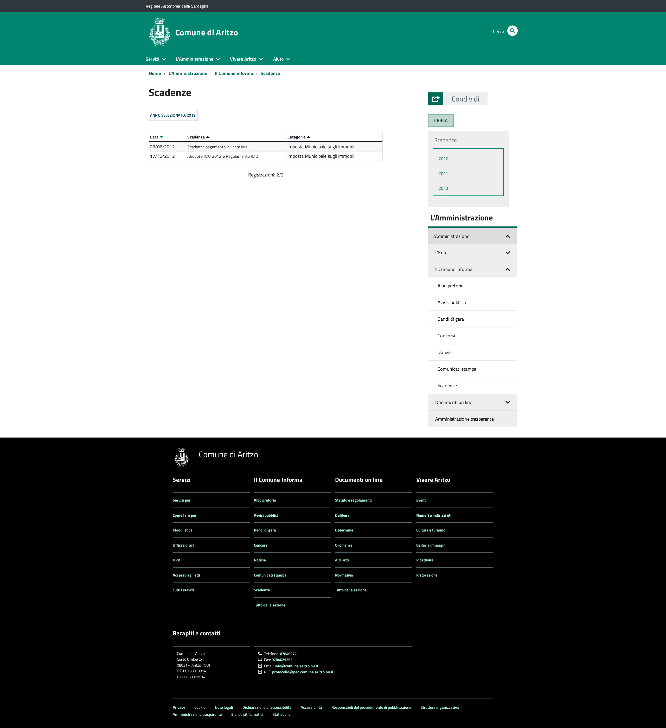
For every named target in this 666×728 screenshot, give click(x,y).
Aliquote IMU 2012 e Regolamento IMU (222, 156)
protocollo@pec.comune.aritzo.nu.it (302, 672)
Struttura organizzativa (440, 707)
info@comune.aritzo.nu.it (296, 666)
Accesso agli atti (186, 575)
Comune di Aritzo (206, 32)
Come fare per (185, 515)
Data (154, 137)
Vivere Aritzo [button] (243, 58)
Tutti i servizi (183, 590)
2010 (443, 188)
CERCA (441, 120)
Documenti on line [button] (453, 402)
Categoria (296, 137)
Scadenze (270, 73)
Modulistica (183, 530)
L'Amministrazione (188, 73)
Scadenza (196, 137)
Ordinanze (344, 545)
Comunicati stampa (457, 368)
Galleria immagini (431, 545)
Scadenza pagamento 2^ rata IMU (217, 147)
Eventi (421, 500)
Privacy (179, 707)
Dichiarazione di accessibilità (266, 707)
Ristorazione (427, 575)
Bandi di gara (451, 318)
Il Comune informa (234, 73)
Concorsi (446, 335)
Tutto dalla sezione (269, 605)
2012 (443, 158)
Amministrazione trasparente (464, 418)
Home (155, 73)
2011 (443, 173)
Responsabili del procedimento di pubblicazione (371, 707)
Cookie (200, 707)
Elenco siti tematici (247, 714)
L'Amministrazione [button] (194, 58)
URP (176, 560)
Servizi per (182, 500)
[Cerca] (512, 31)
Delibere (342, 515)
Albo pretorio (451, 285)
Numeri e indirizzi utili (434, 515)
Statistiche (282, 714)
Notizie (445, 352)
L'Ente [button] (441, 252)
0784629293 (282, 660)
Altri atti (342, 560)
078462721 (289, 654)
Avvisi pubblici (452, 302)
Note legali (224, 707)
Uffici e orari (183, 545)
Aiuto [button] (278, 58)
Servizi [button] (152, 58)
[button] (465, 98)
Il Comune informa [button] (453, 269)
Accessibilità (311, 707)
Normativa (344, 575)
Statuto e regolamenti (353, 500)
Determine (344, 530)
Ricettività (424, 560)
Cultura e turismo (430, 530)
